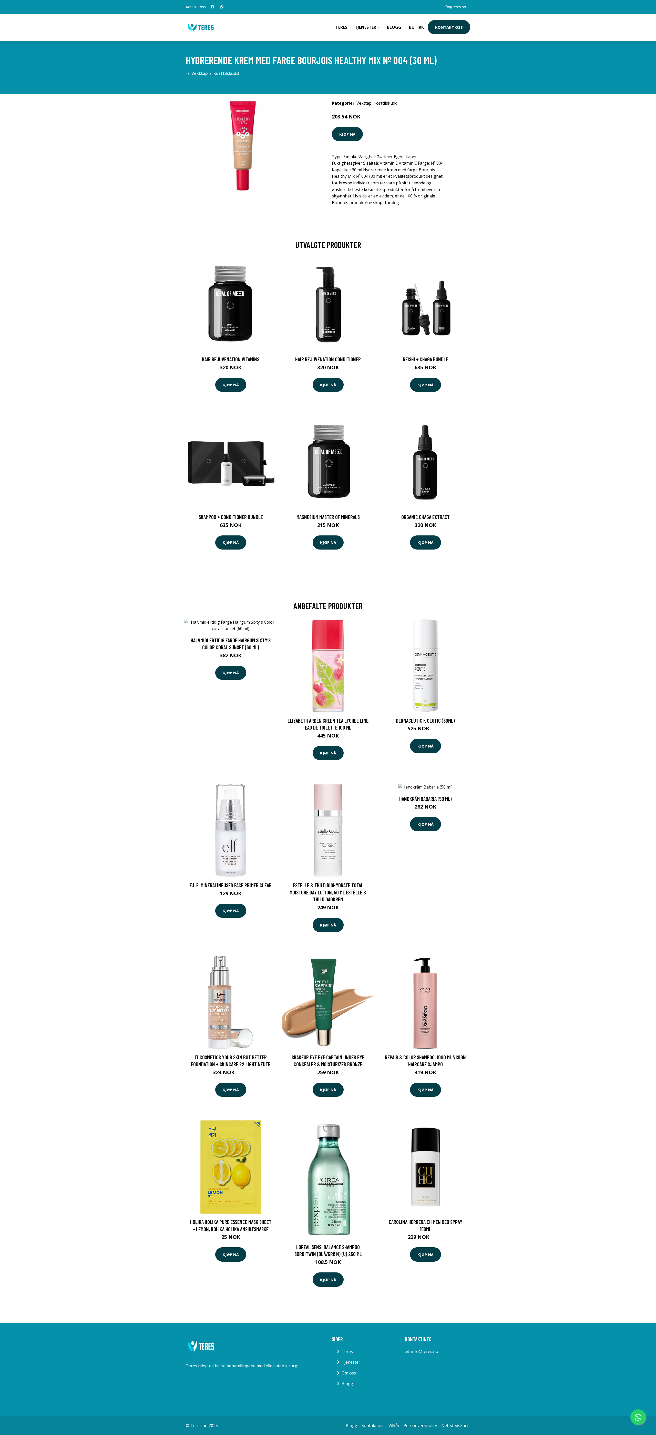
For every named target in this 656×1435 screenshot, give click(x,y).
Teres (341, 27)
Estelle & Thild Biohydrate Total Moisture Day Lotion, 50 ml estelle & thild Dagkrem (328, 892)
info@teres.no (454, 6)
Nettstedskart (454, 1425)
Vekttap (199, 73)
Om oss (349, 1373)
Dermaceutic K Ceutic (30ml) (425, 720)
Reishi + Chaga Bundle (425, 359)
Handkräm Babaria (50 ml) (425, 798)
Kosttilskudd (226, 73)
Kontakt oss (449, 27)
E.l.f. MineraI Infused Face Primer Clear (231, 885)
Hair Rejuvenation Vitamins (230, 359)
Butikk (416, 27)
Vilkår (393, 1425)
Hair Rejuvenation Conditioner (328, 359)
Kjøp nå (347, 134)
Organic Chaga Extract (425, 517)
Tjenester (351, 1362)
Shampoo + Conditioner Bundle (231, 517)
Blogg (394, 27)
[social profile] (212, 7)
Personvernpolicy (420, 1425)
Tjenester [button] (365, 27)
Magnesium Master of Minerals (328, 517)
